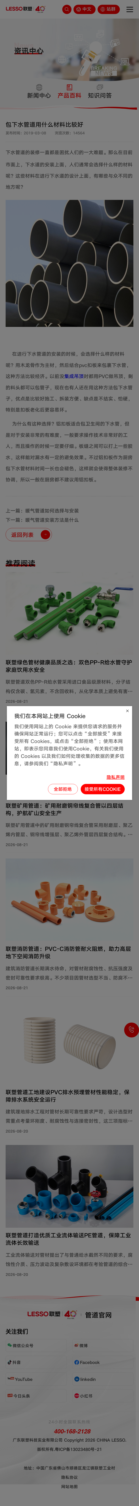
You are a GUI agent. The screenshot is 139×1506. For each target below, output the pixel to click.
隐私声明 (116, 777)
